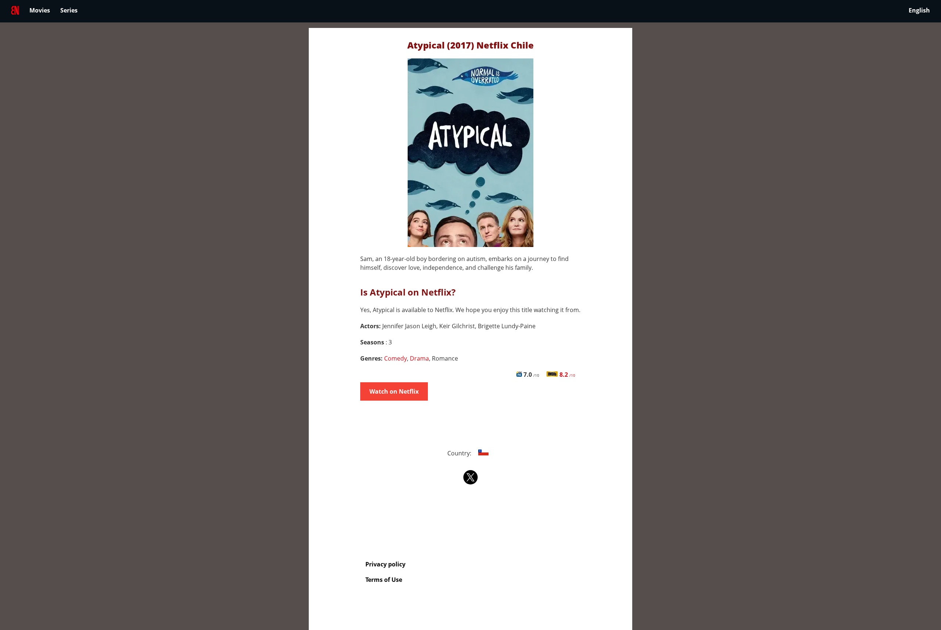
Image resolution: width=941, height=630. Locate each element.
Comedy (395, 358)
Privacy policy (385, 564)
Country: (460, 453)
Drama (419, 358)
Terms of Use (383, 580)
